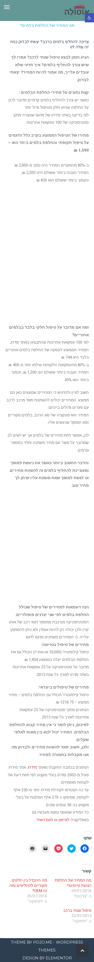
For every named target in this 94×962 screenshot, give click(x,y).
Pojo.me (42, 942)
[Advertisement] (47, 269)
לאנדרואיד (44, 820)
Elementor (59, 957)
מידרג (32, 767)
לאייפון (63, 820)
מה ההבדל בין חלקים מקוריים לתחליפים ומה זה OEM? (28, 885)
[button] (89, 17)
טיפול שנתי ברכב (77, 910)
